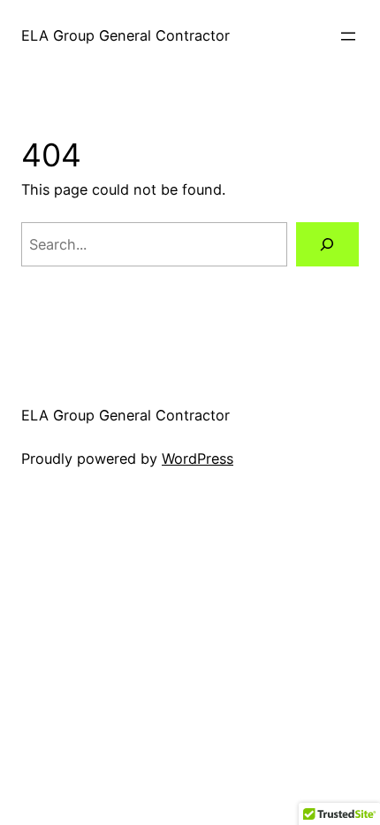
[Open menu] (348, 36)
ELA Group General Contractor (125, 35)
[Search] (327, 244)
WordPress (197, 458)
